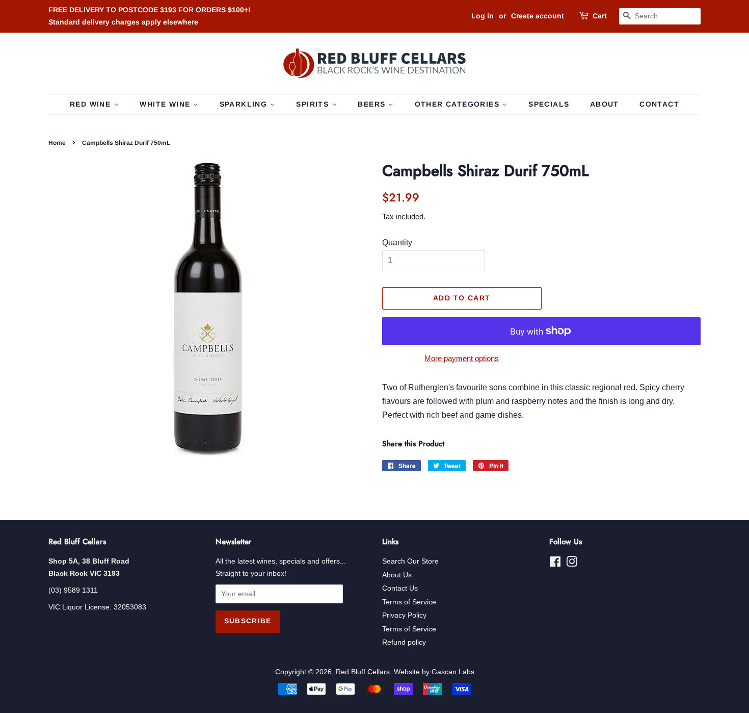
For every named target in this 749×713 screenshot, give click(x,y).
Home (57, 142)
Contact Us (400, 588)
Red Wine (92, 104)
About (604, 104)
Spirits (313, 104)
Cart (600, 16)
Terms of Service (409, 602)
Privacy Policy (404, 615)
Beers (373, 104)
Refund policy (404, 642)
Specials (548, 104)
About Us (397, 575)
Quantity (397, 242)
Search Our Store (410, 561)
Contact (659, 104)
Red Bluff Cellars (363, 672)
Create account (537, 16)
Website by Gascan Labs (434, 672)
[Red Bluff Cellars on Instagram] (571, 564)
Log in (482, 16)
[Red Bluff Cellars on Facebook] (555, 564)
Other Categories (458, 104)
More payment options (461, 358)
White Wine (166, 104)
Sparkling (245, 104)
